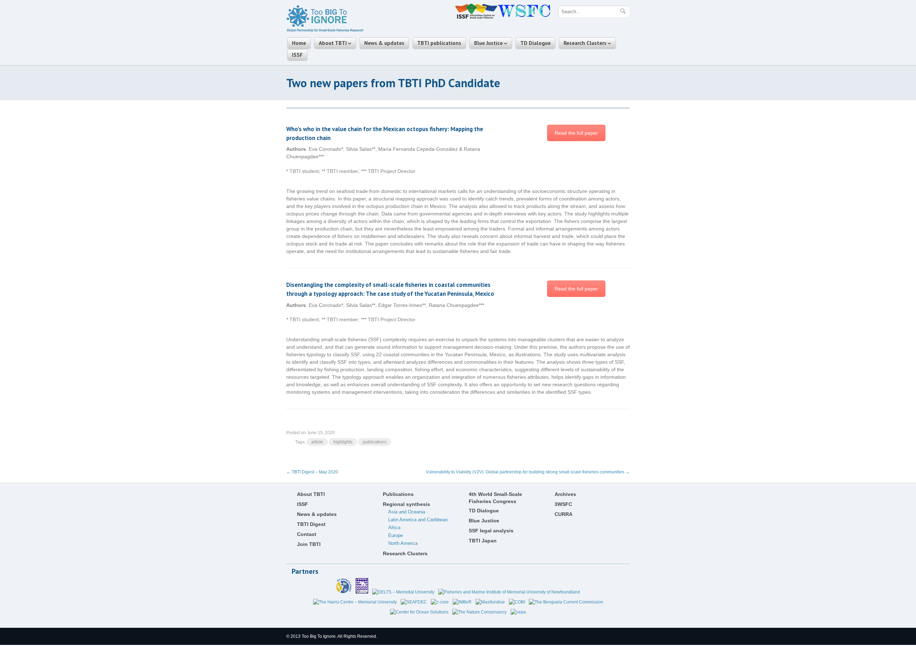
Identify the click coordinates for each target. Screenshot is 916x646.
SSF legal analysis (491, 530)
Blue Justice (488, 43)
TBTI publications (439, 43)
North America (403, 543)
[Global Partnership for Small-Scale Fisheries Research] (324, 30)
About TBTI (333, 43)
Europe (395, 535)
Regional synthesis (406, 504)
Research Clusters (585, 43)
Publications (398, 494)
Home (299, 43)
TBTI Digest (311, 524)
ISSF (297, 54)
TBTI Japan (483, 540)
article (317, 441)
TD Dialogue (535, 43)
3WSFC (563, 504)
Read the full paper (576, 133)
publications (374, 441)
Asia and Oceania (406, 512)
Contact (306, 534)
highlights (342, 441)
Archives (565, 494)
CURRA (563, 514)
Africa (394, 527)
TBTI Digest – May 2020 (312, 471)
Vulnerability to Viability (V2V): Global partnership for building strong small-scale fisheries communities (528, 471)
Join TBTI (309, 544)
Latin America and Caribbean (418, 519)
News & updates (384, 43)
